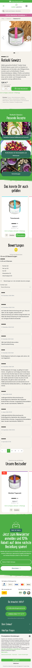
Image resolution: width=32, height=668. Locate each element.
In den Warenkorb (21, 88)
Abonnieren (15, 568)
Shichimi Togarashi (14, 493)
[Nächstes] (29, 38)
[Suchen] (3, 11)
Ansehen (12, 235)
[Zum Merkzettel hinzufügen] (6, 235)
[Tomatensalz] (15, 207)
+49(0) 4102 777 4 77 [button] (16, 614)
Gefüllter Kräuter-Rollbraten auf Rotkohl (15, 137)
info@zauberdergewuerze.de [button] (16, 608)
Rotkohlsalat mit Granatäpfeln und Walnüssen (16, 154)
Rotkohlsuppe (16, 174)
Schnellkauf (21, 235)
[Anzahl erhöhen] (9, 88)
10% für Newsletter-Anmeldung (15, 15)
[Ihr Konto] (27, 6)
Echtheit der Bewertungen (16, 254)
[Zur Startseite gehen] (15, 5)
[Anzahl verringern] (3, 88)
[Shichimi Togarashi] (15, 482)
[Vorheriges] (3, 38)
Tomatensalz (14, 218)
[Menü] (3, 6)
